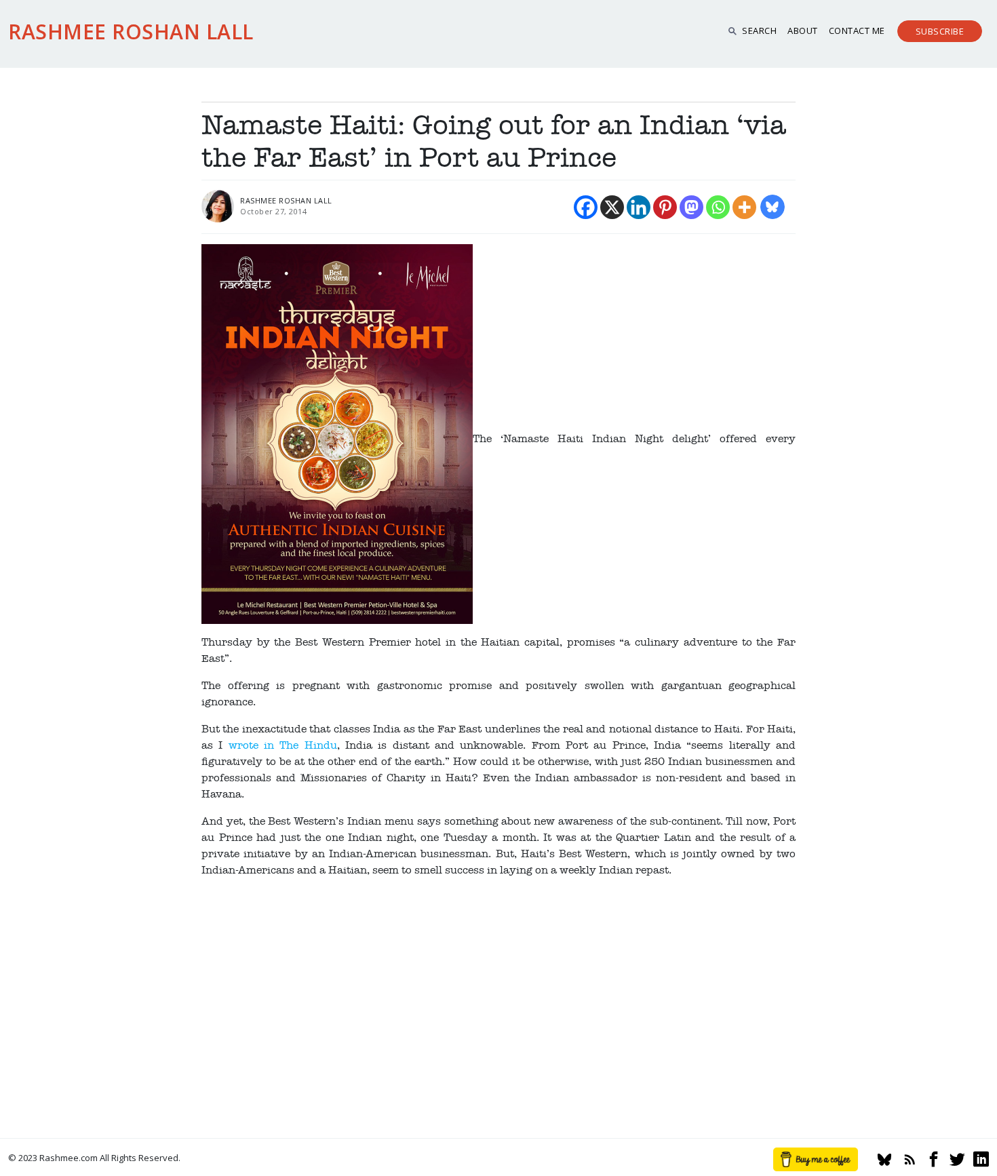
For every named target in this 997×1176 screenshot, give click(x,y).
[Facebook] (586, 207)
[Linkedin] (638, 207)
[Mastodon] (691, 207)
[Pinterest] (665, 207)
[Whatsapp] (718, 207)
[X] (612, 207)
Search (759, 30)
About (802, 30)
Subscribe (940, 31)
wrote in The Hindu (283, 745)
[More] (744, 207)
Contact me (857, 30)
